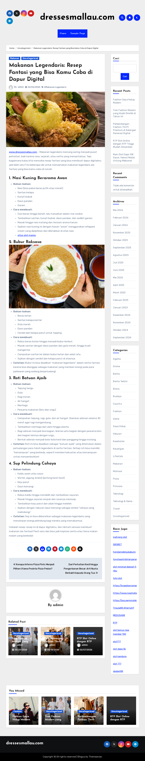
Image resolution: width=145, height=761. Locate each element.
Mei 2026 (118, 210)
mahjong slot (120, 537)
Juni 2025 (118, 270)
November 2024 (121, 322)
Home (63, 33)
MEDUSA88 (119, 615)
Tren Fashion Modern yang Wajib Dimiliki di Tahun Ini (124, 113)
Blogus (81, 756)
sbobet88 (118, 671)
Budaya (117, 396)
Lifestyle (118, 456)
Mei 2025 (118, 277)
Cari (116, 58)
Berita (116, 374)
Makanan (14, 58)
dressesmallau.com (77, 17)
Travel (116, 508)
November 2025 (121, 232)
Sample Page (78, 33)
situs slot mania (27, 235)
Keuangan (118, 448)
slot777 (117, 641)
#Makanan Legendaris (55, 87)
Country (117, 403)
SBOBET (117, 544)
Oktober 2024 (120, 330)
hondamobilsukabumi (124, 552)
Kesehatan (119, 441)
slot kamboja (119, 656)
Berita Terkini (120, 381)
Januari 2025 (120, 307)
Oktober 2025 (120, 240)
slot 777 (117, 663)
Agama (117, 359)
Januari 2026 (120, 225)
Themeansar (95, 756)
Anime (116, 366)
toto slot (117, 578)
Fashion (117, 411)
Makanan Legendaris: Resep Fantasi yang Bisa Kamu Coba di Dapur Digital (51, 72)
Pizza (116, 478)
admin (21, 87)
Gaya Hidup (119, 426)
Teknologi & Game (122, 501)
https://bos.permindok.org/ (127, 600)
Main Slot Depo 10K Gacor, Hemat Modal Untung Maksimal (124, 157)
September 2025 (122, 247)
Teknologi (118, 493)
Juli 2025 (118, 262)
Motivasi (117, 471)
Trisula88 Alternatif (123, 608)
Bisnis (116, 388)
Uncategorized (30, 58)
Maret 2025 (119, 292)
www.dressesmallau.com (23, 152)
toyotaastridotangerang (126, 559)
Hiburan (117, 433)
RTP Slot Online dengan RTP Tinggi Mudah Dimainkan (123, 143)
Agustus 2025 (120, 255)
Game (116, 418)
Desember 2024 (121, 315)
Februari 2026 (120, 217)
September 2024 (122, 337)
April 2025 (118, 285)
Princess (117, 486)
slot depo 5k (119, 649)
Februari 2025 (120, 300)
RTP (115, 622)
